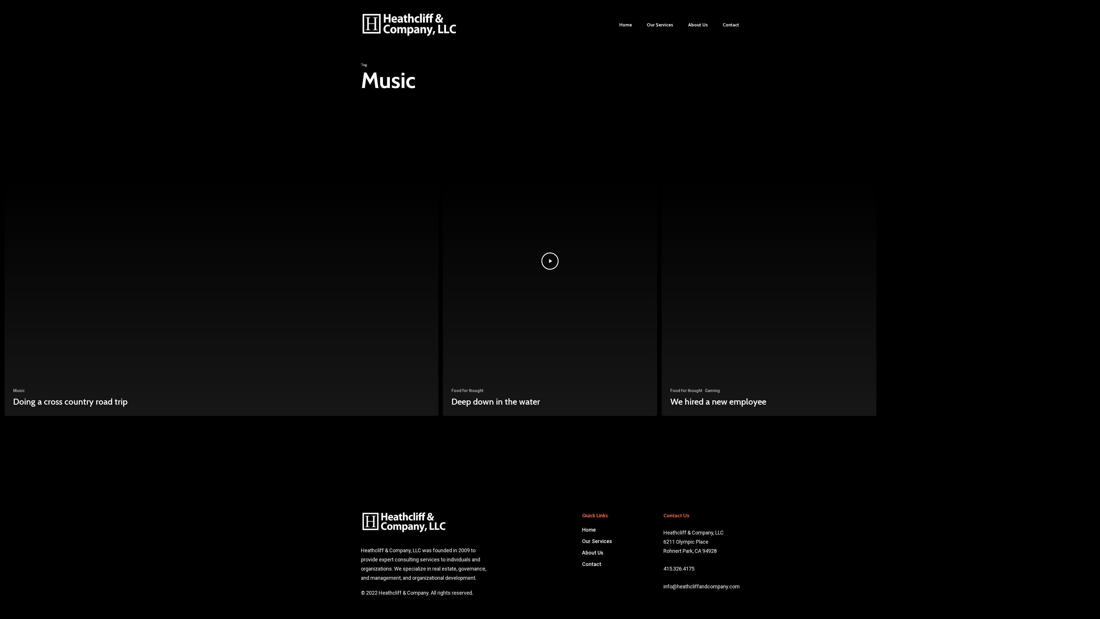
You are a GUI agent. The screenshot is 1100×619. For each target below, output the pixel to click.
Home (589, 530)
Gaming (712, 390)
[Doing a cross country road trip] (221, 261)
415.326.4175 (678, 569)
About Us (592, 553)
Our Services (597, 541)
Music (19, 390)
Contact (591, 564)
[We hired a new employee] (769, 261)
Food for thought (467, 390)
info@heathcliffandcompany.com (701, 586)
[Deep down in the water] (550, 261)
